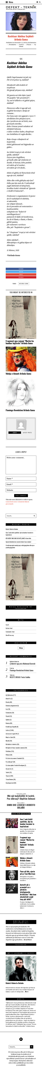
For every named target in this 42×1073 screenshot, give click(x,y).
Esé (7, 709)
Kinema (8, 723)
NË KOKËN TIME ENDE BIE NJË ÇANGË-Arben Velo (18, 538)
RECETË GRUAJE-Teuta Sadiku (20, 677)
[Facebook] (37, 2)
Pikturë (8, 755)
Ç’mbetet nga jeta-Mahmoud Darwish (22, 664)
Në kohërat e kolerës (11, 744)
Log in (7, 625)
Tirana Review (9, 779)
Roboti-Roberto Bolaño (12, 529)
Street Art (8, 769)
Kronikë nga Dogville (11, 727)
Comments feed (10, 632)
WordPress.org (10, 635)
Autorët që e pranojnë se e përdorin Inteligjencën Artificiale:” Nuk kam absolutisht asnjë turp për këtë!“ (28, 892)
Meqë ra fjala (9, 737)
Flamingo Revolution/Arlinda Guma (20, 410)
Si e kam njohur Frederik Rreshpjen (15, 765)
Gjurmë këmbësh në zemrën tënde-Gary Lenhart (18, 542)
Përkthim (8, 751)
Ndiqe (21, 648)
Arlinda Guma (23, 283)
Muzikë (7, 741)
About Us (8, 698)
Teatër (7, 772)
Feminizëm (12, 44)
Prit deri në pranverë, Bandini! (14, 758)
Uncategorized (10, 783)
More (26, 992)
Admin (21, 46)
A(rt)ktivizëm (32, 42)
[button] (34, 516)
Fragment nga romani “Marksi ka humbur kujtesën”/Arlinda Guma (20, 342)
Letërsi (21, 44)
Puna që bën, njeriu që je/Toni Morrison (27, 872)
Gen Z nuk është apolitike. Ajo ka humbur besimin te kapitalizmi (27, 823)
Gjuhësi (8, 720)
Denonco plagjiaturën (11, 705)
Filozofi (7, 716)
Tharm (29, 44)
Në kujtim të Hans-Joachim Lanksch (15, 748)
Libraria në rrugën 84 (11, 734)
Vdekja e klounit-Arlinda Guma (18, 373)
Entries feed (9, 628)
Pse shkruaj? (9, 762)
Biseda (7, 702)
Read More (28, 940)
